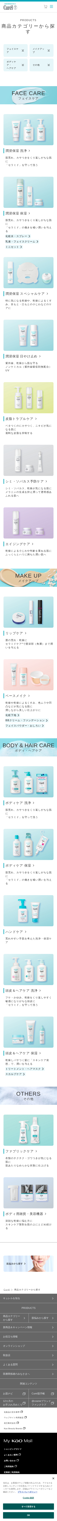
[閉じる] (53, 1478)
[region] (28, 1497)
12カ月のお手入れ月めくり (12, 1403)
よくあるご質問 (11, 1455)
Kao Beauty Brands (13, 1429)
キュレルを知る (11, 1298)
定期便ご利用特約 (12, 1472)
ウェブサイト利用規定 (14, 1418)
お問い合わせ (10, 1461)
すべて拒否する (29, 1506)
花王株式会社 (10, 1423)
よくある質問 (10, 1364)
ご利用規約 (9, 1466)
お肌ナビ (8, 1393)
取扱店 (6, 1355)
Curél (7, 1289)
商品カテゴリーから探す (11, 1318)
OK (28, 1515)
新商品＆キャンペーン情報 (17, 1327)
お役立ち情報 (10, 1336)
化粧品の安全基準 (12, 1412)
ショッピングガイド (13, 1449)
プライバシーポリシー (27, 1492)
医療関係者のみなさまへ (16, 1374)
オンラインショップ (14, 1346)
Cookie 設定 (28, 1498)
